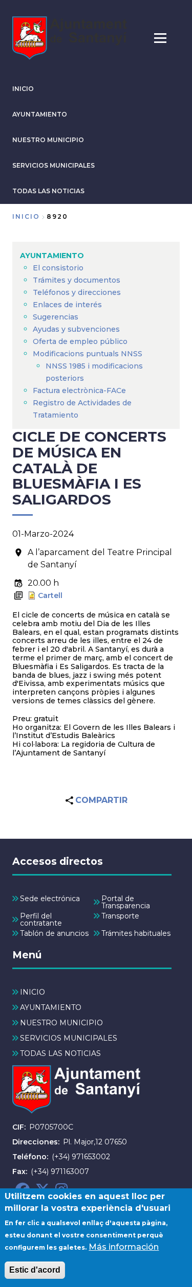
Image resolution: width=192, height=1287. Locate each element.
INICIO (23, 89)
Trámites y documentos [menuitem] (76, 280)
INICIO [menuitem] (32, 992)
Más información (124, 1247)
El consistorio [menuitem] (58, 267)
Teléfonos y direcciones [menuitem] (77, 292)
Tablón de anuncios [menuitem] (54, 933)
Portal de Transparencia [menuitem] (125, 902)
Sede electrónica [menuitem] (50, 898)
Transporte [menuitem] (120, 916)
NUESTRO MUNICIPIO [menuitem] (61, 1022)
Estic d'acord (34, 1270)
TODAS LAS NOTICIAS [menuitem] (60, 1053)
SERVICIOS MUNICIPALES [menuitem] (68, 1038)
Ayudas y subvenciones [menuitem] (76, 329)
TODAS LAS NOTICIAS (48, 191)
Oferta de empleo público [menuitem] (80, 341)
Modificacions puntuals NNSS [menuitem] (87, 353)
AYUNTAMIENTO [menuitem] (52, 255)
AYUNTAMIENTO (39, 114)
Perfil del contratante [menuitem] (41, 919)
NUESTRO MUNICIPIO (48, 140)
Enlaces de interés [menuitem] (67, 304)
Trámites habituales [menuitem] (135, 933)
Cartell (50, 595)
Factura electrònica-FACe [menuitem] (79, 390)
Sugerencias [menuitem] (55, 316)
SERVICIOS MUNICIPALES (53, 165)
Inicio (26, 216)
